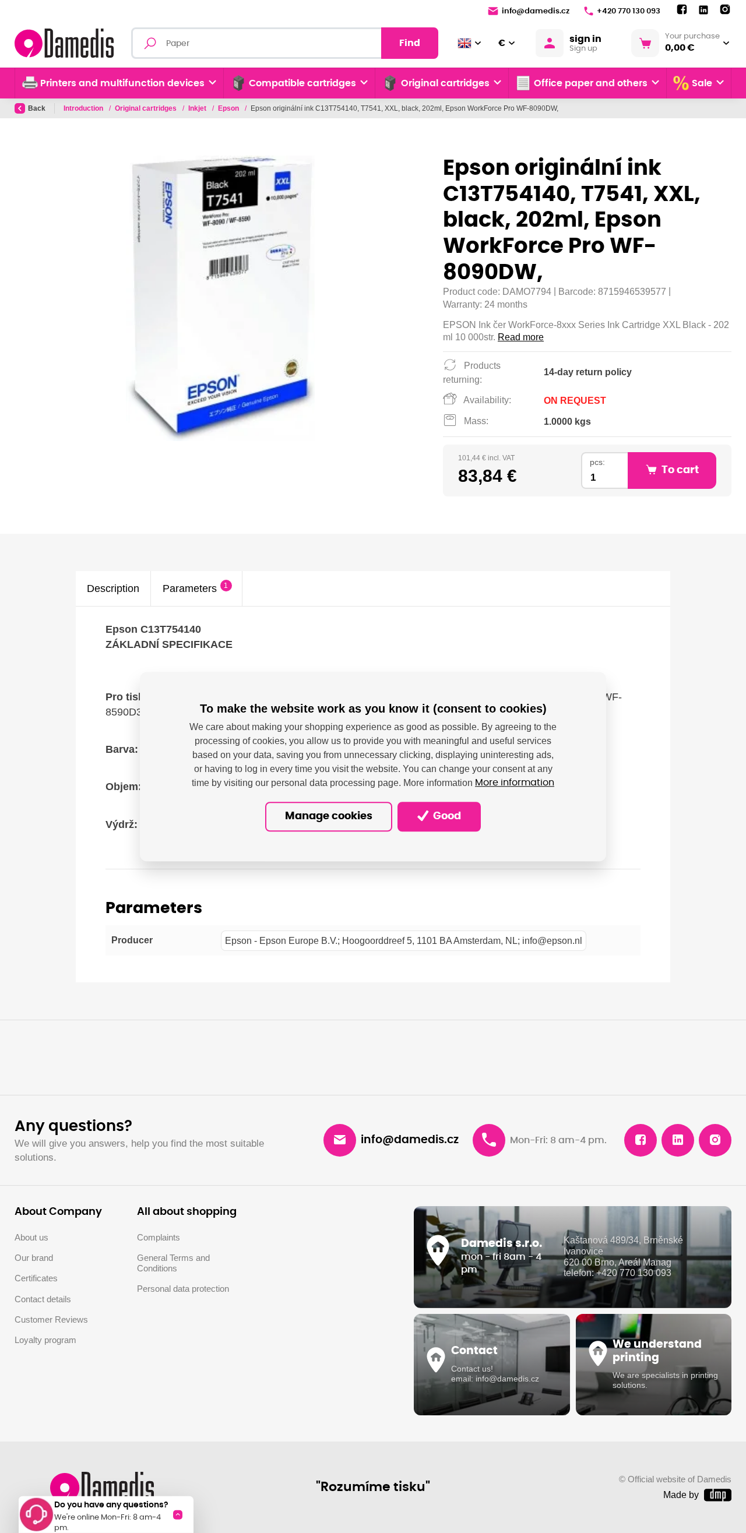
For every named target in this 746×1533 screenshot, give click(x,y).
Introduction (84, 108)
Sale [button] (702, 83)
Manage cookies (328, 816)
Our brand (34, 1258)
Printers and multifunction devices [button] (122, 83)
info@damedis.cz (535, 11)
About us (31, 1237)
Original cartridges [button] (445, 83)
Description (113, 588)
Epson (229, 108)
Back (36, 108)
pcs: (597, 462)
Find (409, 43)
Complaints (158, 1237)
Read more (521, 337)
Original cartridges (146, 108)
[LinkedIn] (703, 10)
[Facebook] (681, 9)
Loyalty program (45, 1340)
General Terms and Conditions (173, 1263)
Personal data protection (183, 1289)
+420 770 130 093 (628, 11)
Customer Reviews (51, 1319)
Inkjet (198, 108)
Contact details (43, 1299)
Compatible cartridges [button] (302, 83)
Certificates (36, 1278)
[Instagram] (725, 10)
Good (446, 816)
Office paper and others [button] (591, 83)
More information (514, 783)
